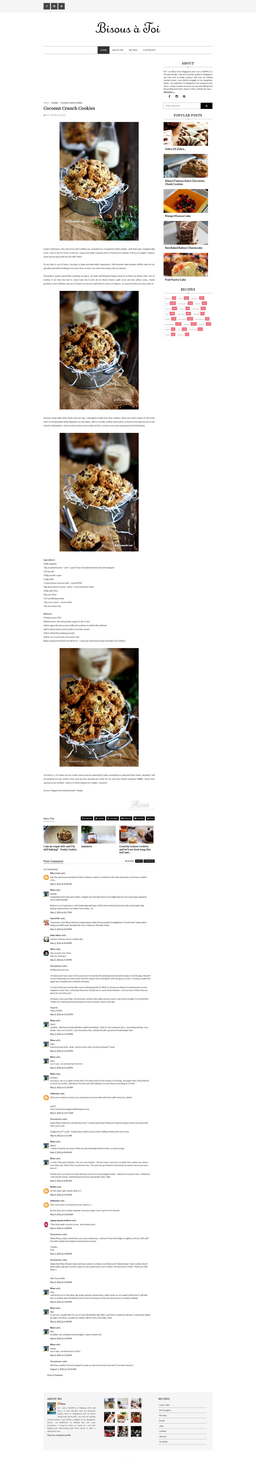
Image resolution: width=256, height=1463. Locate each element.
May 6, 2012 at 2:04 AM (61, 1282)
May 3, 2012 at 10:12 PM (61, 1014)
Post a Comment (55, 1375)
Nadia (53, 1186)
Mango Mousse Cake (178, 216)
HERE (140, 779)
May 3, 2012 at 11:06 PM (61, 1067)
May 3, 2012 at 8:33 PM (61, 929)
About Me (117, 50)
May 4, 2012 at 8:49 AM (61, 1180)
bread (181, 298)
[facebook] (47, 6)
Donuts (181, 309)
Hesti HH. (55, 918)
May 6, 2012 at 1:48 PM (61, 1321)
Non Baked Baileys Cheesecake (183, 247)
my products (199, 319)
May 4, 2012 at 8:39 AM (61, 1152)
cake (167, 304)
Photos (167, 329)
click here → (169, 92)
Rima (52, 890)
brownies (194, 298)
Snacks (167, 335)
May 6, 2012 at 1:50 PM (61, 1355)
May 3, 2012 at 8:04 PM (61, 884)
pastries (202, 324)
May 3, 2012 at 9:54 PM (61, 960)
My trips (186, 324)
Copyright (149, 50)
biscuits (168, 298)
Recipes (133, 50)
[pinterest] (61, 6)
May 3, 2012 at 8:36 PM (61, 943)
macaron (196, 314)
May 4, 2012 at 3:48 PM (61, 1228)
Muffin (167, 319)
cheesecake (182, 304)
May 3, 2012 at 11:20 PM (61, 1087)
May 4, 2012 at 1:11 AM (61, 1135)
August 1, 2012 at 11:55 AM (63, 1369)
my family (182, 319)
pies (179, 329)
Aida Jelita (55, 935)
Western (181, 335)
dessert (168, 309)
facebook (149, 861)
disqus (139, 861)
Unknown (54, 1093)
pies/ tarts (192, 329)
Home (103, 50)
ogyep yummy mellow (60, 1220)
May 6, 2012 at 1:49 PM (61, 1338)
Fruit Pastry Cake (175, 279)
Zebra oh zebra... (175, 149)
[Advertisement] (99, 80)
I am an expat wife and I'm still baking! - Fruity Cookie (60, 848)
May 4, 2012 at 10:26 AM (61, 1214)
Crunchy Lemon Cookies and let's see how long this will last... (135, 849)
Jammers (86, 846)
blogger (129, 861)
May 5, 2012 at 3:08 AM (61, 1253)
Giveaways (195, 309)
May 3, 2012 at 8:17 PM (61, 912)
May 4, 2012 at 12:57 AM (61, 1113)
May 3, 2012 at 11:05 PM (61, 1051)
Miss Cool (55, 873)
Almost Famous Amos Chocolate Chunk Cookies (184, 182)
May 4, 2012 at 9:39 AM (61, 1194)
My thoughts (169, 324)
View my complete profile (59, 1435)
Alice (52, 949)
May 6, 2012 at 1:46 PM (61, 1302)
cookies (198, 304)
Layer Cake (181, 314)
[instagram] (54, 6)
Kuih (166, 314)
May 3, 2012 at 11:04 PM (61, 1034)
